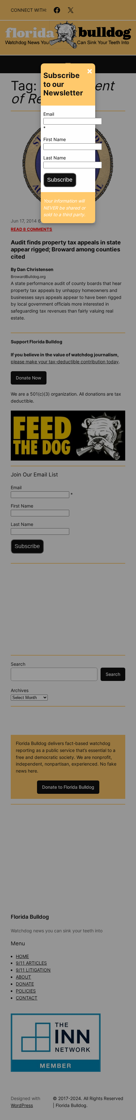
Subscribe (59, 180)
